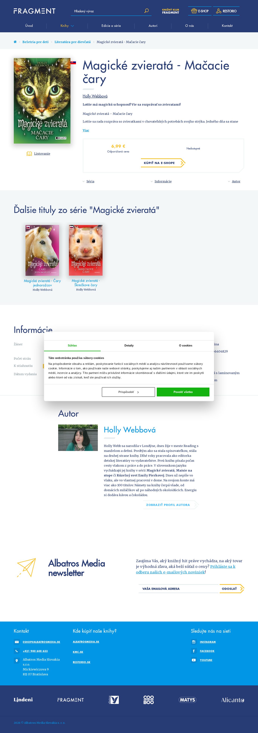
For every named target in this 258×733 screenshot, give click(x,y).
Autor (236, 181)
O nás (189, 25)
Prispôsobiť (126, 392)
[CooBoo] (148, 700)
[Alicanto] (233, 700)
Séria (90, 181)
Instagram (208, 642)
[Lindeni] (23, 700)
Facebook (207, 651)
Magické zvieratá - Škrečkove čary (86, 282)
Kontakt (227, 25)
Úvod (29, 25)
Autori (153, 25)
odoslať (229, 589)
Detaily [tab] (129, 345)
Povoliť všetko (183, 392)
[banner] (34, 11)
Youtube (206, 660)
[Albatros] (113, 700)
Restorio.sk (81, 662)
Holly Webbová (95, 96)
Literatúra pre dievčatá (73, 42)
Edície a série (111, 25)
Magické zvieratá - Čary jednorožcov (42, 282)
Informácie (163, 181)
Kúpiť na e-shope (159, 163)
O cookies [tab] (185, 345)
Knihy (65, 25)
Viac (86, 130)
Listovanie (42, 153)
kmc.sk (78, 652)
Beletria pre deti (35, 42)
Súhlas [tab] (72, 345)
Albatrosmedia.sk (86, 641)
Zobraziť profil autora (168, 505)
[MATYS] (187, 700)
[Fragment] (70, 700)
